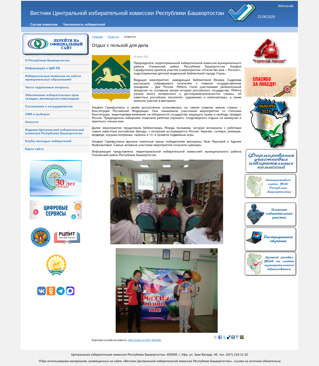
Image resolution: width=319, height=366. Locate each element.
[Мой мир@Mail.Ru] (241, 337)
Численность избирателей (84, 24)
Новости (31, 122)
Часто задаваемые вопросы (47, 87)
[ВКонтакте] (233, 337)
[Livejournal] (237, 337)
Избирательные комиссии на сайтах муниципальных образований (53, 77)
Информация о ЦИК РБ (42, 68)
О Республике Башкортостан (47, 60)
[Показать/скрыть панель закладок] (215, 337)
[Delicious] (228, 337)
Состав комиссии (44, 24)
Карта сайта (34, 149)
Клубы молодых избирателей (48, 141)
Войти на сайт (286, 5)
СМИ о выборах (37, 114)
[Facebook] (220, 337)
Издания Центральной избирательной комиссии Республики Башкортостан (54, 131)
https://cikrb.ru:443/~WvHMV (144, 340)
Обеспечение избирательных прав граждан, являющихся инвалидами (52, 96)
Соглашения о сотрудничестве (49, 106)
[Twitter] (224, 337)
